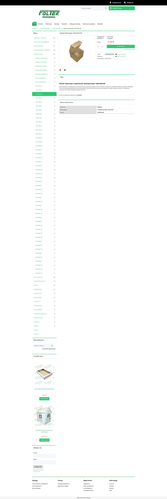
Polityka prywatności (64, 484)
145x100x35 (39, 98)
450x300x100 (39, 209)
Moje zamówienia (89, 486)
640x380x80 (39, 253)
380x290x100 (39, 189)
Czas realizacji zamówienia (40, 484)
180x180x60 (39, 122)
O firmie (111, 484)
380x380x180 (39, 201)
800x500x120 (39, 269)
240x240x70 (39, 150)
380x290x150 (39, 193)
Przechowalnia (88, 488)
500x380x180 (39, 225)
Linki (110, 490)
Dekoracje (36, 322)
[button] (120, 54)
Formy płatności (36, 486)
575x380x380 (39, 233)
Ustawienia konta (89, 490)
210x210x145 (39, 142)
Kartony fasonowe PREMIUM (41, 42)
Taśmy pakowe (37, 305)
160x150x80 (39, 110)
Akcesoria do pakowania (40, 313)
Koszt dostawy (36, 488)
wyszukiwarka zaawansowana (48, 348)
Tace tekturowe (38, 293)
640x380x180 (39, 257)
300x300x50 (39, 165)
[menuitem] (40, 24)
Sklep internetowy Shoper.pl (83, 497)
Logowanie (87, 484)
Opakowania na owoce (40, 281)
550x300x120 (39, 229)
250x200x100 (39, 157)
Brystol (36, 285)
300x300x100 (39, 169)
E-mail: (35, 453)
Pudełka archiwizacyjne (41, 58)
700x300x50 (39, 261)
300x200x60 (39, 161)
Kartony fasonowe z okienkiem (42, 50)
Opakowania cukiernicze (40, 38)
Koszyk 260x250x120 (41, 82)
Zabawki (36, 326)
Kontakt (111, 486)
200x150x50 (39, 134)
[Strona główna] (49, 13)
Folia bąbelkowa (38, 309)
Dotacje (111, 488)
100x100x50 (39, 86)
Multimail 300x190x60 (41, 66)
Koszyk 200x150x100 (41, 78)
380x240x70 (39, 185)
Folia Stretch (37, 301)
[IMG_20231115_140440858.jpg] (60, 69)
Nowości (36, 330)
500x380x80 (39, 221)
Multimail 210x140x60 (41, 62)
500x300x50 (39, 217)
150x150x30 (39, 106)
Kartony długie (37, 297)
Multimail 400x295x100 (41, 74)
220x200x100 (39, 146)
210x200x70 (39, 138)
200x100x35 (39, 126)
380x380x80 (39, 197)
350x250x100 (39, 181)
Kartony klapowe (38, 277)
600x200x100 (39, 237)
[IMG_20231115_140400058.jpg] (65, 70)
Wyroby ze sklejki (38, 317)
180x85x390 (39, 114)
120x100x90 (39, 90)
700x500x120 (39, 265)
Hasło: (35, 459)
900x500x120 (39, 273)
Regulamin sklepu (63, 486)
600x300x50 (39, 241)
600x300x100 (39, 245)
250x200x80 (39, 153)
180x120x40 (39, 118)
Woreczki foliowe (38, 46)
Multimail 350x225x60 (41, 70)
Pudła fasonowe (38, 54)
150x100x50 (39, 102)
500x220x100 (39, 213)
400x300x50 (39, 205)
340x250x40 (39, 177)
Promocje (36, 334)
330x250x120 (39, 173)
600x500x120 (39, 249)
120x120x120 (39, 94)
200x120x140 (39, 130)
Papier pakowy (38, 289)
